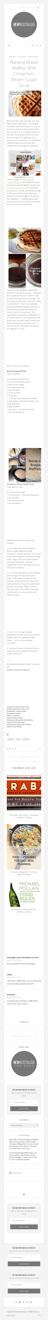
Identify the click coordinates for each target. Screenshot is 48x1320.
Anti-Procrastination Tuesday (23, 761)
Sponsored (33, 57)
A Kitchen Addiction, (16, 188)
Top (39, 1315)
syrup (18, 739)
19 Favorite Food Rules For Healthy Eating (24, 910)
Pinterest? (29, 177)
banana (10, 739)
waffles (26, 739)
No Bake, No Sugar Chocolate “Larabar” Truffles (24, 816)
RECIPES (22, 57)
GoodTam (11, 995)
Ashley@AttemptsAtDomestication (22, 958)
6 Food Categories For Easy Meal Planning (24, 873)
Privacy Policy (11, 1315)
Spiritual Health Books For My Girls (25, 757)
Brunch (13, 57)
